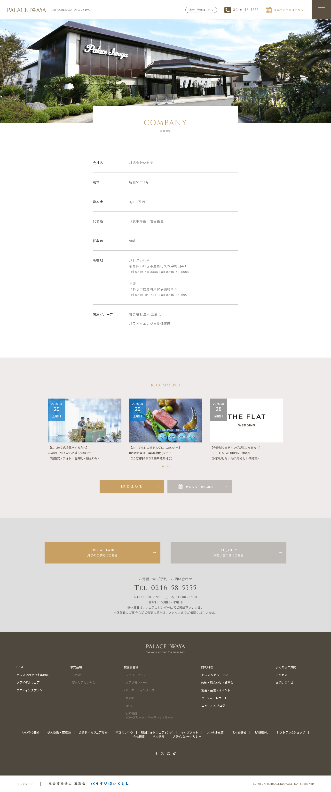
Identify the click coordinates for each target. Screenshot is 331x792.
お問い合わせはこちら (228, 552)
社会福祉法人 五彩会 (145, 314)
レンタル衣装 (215, 732)
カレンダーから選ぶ (199, 487)
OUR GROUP (24, 784)
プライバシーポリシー (186, 736)
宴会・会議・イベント (215, 690)
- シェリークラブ (135, 675)
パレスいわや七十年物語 (32, 675)
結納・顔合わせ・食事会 (217, 682)
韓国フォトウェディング (157, 732)
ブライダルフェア (28, 682)
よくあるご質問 (286, 667)
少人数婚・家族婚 (59, 732)
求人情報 (158, 736)
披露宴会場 (131, 667)
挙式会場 (76, 667)
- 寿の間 (129, 698)
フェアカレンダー (158, 607)
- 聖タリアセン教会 (82, 682)
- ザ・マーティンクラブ (139, 690)
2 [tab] (168, 465)
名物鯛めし (261, 732)
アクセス (281, 675)
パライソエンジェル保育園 (150, 323)
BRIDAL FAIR (131, 487)
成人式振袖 (239, 732)
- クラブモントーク (136, 682)
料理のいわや (124, 732)
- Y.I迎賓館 (149, 715)
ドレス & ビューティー (216, 675)
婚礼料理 (207, 667)
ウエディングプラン (29, 690)
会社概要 (139, 736)
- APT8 (128, 705)
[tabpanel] (84, 430)
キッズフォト (189, 732)
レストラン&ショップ (291, 732)
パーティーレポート (214, 698)
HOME (20, 667)
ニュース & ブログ (213, 705)
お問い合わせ (284, 682)
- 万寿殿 (75, 675)
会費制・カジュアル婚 (93, 732)
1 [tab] (163, 465)
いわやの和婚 (30, 732)
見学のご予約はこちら (102, 552)
